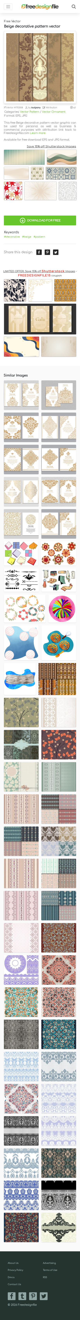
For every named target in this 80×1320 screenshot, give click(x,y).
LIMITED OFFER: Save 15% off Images (39, 271)
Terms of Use (50, 1270)
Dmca (11, 1277)
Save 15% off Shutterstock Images (51, 146)
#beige (26, 236)
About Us (13, 1263)
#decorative (12, 236)
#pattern (39, 236)
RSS (45, 1277)
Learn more (37, 133)
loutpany (36, 108)
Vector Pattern (29, 111)
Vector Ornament (53, 111)
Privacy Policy (15, 1270)
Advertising (49, 1263)
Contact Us (14, 1284)
